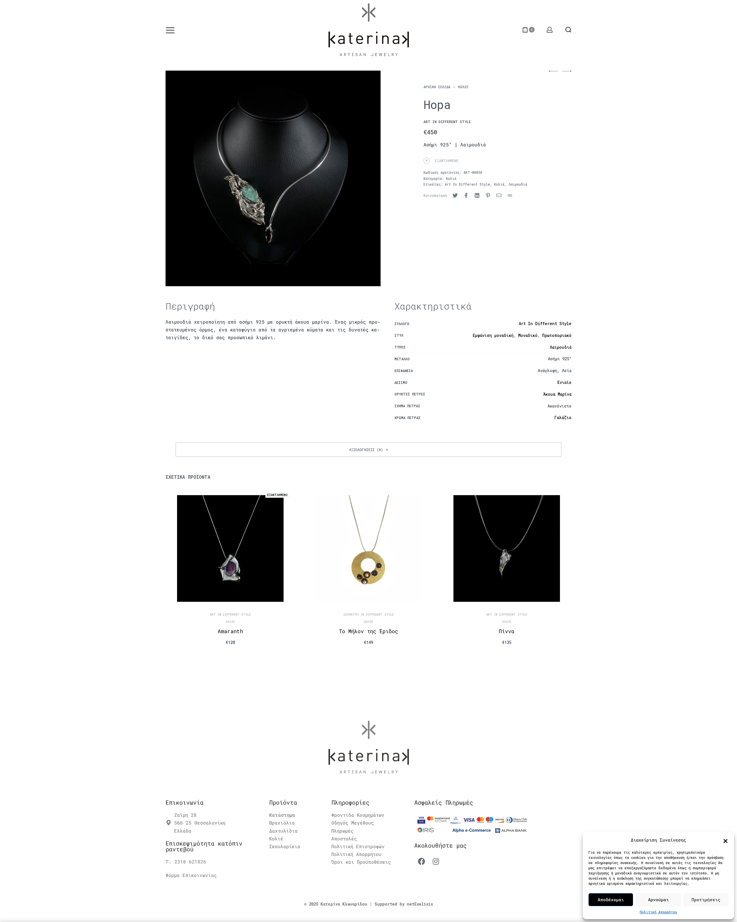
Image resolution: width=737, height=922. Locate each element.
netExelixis (420, 904)
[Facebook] (421, 861)
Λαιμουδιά (518, 184)
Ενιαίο (564, 382)
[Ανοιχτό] (170, 30)
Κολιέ (463, 86)
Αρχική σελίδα (436, 86)
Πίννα (506, 631)
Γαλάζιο (562, 417)
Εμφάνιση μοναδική (493, 335)
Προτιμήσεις (706, 899)
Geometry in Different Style (368, 614)
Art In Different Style (467, 184)
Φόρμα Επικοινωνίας (191, 875)
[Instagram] (436, 861)
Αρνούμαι (658, 899)
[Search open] (568, 30)
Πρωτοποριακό (556, 335)
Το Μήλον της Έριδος (368, 631)
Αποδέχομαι (611, 899)
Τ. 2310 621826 (186, 862)
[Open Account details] (550, 30)
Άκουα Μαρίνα (557, 394)
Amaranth (230, 631)
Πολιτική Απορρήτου (658, 912)
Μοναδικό (527, 335)
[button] (725, 840)
